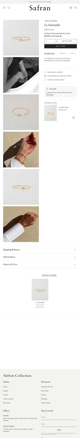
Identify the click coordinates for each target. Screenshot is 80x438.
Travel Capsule (8, 399)
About (5, 387)
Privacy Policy (72, 433)
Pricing (43, 395)
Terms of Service (47, 434)
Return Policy (45, 403)
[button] (8, 8)
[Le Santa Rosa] (50, 113)
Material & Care (10, 264)
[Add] (73, 117)
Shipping (44, 399)
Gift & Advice (9, 257)
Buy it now (60, 46)
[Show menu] (4, 8)
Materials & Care (47, 387)
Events (5, 395)
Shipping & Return (11, 250)
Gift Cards (6, 403)
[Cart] (75, 8)
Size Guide (49, 95)
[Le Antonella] (40, 290)
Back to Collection (51, 21)
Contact (5, 391)
